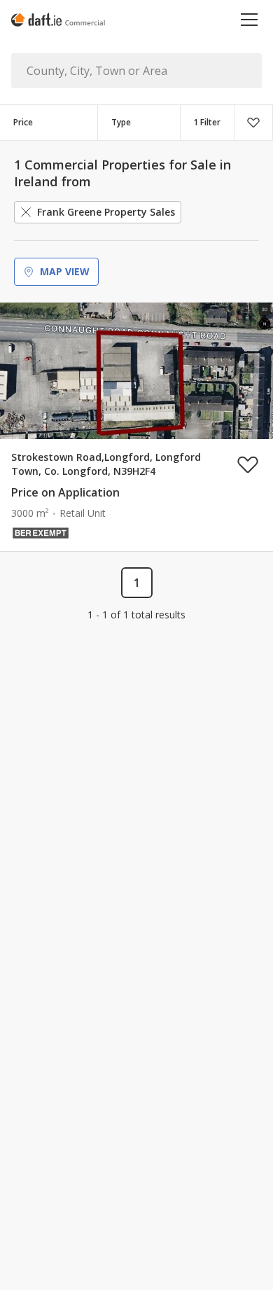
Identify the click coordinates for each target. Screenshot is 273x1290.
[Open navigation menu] (249, 19)
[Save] (253, 123)
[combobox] (139, 122)
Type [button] (121, 122)
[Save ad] (248, 464)
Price (23, 122)
